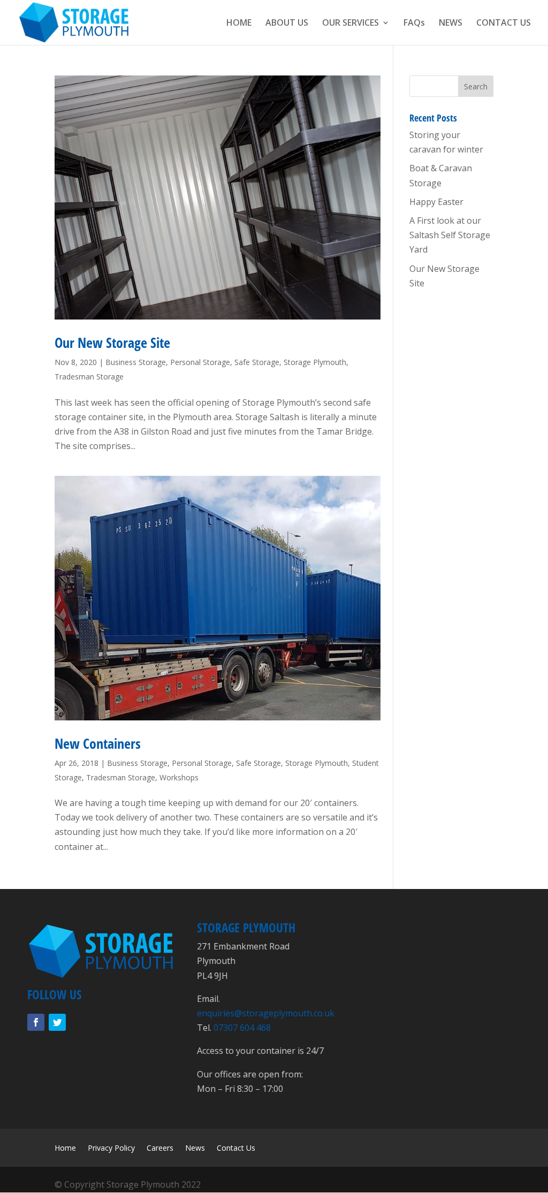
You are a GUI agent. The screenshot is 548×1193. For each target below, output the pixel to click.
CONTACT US (503, 23)
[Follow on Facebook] (35, 1022)
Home (65, 1148)
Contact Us (236, 1148)
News (195, 1148)
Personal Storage (200, 362)
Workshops (179, 777)
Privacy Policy (111, 1148)
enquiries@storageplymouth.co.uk (265, 1013)
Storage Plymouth (315, 362)
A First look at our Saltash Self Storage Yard (449, 235)
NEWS (450, 23)
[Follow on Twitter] (57, 1022)
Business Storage (135, 362)
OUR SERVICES (350, 23)
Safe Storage (256, 362)
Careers (160, 1148)
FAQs (414, 23)
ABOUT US (286, 23)
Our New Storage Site (112, 342)
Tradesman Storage (89, 376)
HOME (239, 23)
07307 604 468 (242, 1028)
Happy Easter (436, 202)
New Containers (98, 743)
